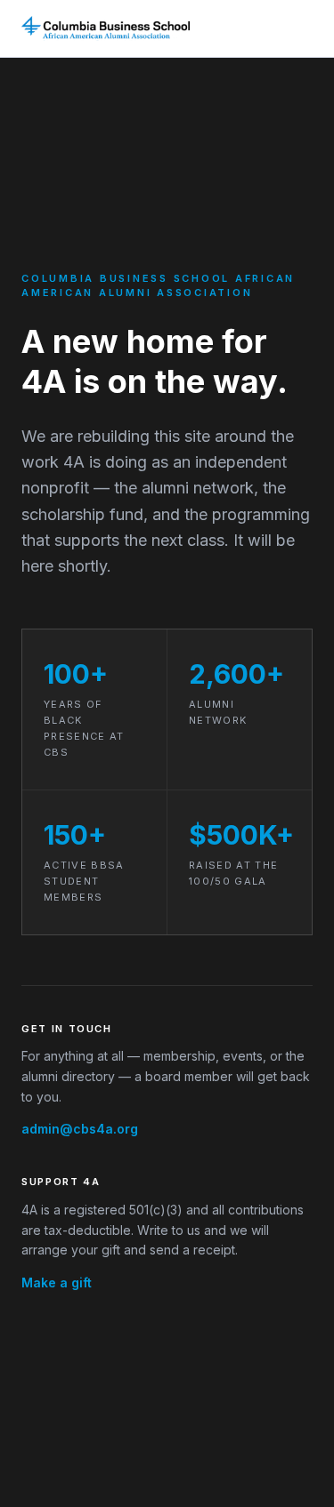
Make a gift (56, 1282)
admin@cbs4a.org (79, 1128)
